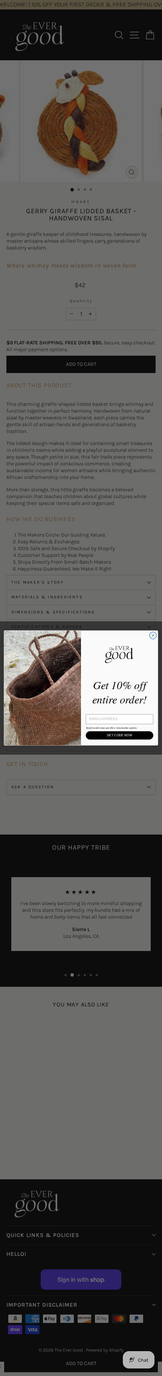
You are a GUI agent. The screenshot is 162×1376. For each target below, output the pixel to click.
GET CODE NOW (119, 735)
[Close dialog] (153, 635)
